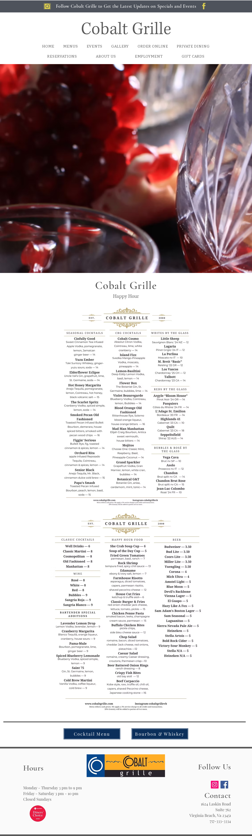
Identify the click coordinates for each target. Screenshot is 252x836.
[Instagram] (215, 784)
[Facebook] (224, 784)
